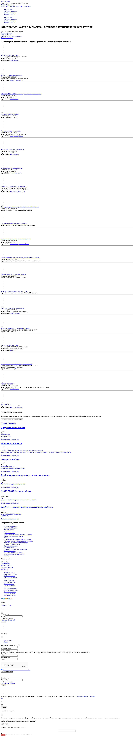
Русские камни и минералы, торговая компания (15, 239)
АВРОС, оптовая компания (9, 55)
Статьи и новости (7, 567)
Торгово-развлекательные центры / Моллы (17, 539)
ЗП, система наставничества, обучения (13, 468)
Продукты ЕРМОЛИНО (13, 427)
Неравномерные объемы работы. (11, 514)
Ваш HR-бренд (6, 565)
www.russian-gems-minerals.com (19, 244)
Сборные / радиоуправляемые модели (16, 542)
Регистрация (10, 5)
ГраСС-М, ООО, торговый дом (16, 491)
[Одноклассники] (6, 599)
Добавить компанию (10, 11)
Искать (21, 419)
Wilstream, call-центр (11, 443)
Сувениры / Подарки (10, 528)
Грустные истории (10, 595)
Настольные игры (9, 551)
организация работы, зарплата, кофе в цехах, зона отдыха (18, 500)
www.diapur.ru (14, 154)
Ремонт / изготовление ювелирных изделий (18, 534)
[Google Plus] (12, 599)
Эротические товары (10, 546)
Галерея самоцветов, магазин (10, 114)
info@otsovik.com (6, 605)
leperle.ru (12, 350)
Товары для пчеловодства (12, 544)
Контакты (4, 569)
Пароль (3, 616)
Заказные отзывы (9, 585)
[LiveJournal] (10, 599)
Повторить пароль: (6, 657)
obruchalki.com (14, 389)
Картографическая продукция (13, 536)
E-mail (3, 614)
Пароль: (3, 654)
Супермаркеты (9, 529)
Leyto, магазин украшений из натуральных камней (16, 364)
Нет (6, 724)
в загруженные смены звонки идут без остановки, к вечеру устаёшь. (22, 450)
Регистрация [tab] (8, 640)
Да (2, 724)
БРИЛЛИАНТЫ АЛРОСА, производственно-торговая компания (21, 94)
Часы (6, 538)
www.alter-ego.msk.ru (16, 80)
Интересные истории (11, 590)
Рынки (6, 556)
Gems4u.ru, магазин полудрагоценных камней (15, 328)
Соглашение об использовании (85, 696)
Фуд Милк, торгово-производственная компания (25, 475)
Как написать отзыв (10, 574)
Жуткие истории (9, 593)
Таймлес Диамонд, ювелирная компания (13, 274)
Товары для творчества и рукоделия (15, 549)
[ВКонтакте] (2, 599)
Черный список (9, 580)
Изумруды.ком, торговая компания (11, 168)
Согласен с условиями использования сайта (16, 670)
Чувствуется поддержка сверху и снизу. (13, 484)
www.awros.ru (14, 60)
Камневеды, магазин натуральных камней (14, 186)
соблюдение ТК (5, 436)
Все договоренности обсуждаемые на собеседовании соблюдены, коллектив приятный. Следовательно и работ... (36, 452)
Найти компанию (9, 13)
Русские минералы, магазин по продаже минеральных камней (20, 257)
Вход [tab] (5, 642)
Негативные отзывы (10, 588)
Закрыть (3, 707)
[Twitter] (4, 599)
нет (2, 482)
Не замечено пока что (7, 466)
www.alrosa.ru (14, 99)
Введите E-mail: (6, 648)
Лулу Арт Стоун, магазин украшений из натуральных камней (20, 207)
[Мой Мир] (8, 599)
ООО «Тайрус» (5, 404)
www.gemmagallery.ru (16, 136)
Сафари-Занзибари (10, 459)
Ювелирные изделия (10, 526)
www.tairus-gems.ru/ (16, 407)
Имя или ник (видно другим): (10, 645)
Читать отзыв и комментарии (10, 439)
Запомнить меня (8, 618)
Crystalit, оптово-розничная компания (12, 308)
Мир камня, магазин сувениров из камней (14, 223)
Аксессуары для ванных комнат (14, 554)
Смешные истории (10, 592)
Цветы (6, 531)
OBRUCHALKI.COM (7, 384)
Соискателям (8, 9)
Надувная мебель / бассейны (13, 552)
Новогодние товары (10, 547)
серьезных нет (5, 434)
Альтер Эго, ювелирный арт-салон (11, 75)
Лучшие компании (10, 582)
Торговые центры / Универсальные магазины (18, 541)
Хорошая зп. (4, 515)
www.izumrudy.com (16, 173)
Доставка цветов (9, 533)
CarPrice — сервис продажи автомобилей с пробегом (27, 507)
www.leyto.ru (14, 368)
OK (2, 698)
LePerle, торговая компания (9, 345)
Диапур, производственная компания (12, 149)
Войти (3, 5)
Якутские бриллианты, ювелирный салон (14, 291)
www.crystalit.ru (15, 313)
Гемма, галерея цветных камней (11, 131)
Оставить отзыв (9, 14)
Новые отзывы (9, 584)
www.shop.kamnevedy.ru (17, 191)
